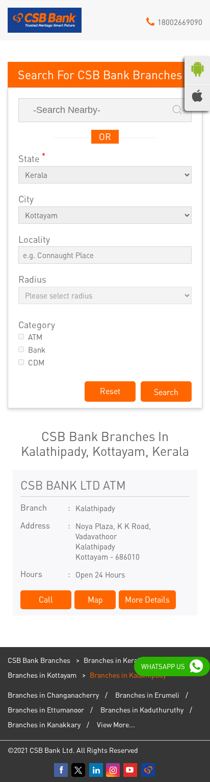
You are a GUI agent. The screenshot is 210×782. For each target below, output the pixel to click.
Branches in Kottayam (42, 674)
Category (36, 324)
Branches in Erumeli (147, 695)
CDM (36, 362)
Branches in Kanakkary (44, 724)
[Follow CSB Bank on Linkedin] (96, 770)
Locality (34, 239)
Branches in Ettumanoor (46, 709)
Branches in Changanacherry (53, 695)
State (31, 157)
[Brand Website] (148, 770)
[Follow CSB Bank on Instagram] (113, 770)
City (26, 199)
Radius (32, 279)
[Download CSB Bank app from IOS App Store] (197, 99)
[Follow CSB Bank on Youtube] (131, 770)
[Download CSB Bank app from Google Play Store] (197, 79)
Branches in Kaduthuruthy (141, 709)
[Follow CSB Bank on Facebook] (61, 770)
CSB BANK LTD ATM (73, 484)
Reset (110, 390)
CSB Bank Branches (40, 659)
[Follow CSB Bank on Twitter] (79, 770)
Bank (36, 350)
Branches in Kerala (113, 659)
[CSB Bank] (45, 24)
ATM (35, 337)
